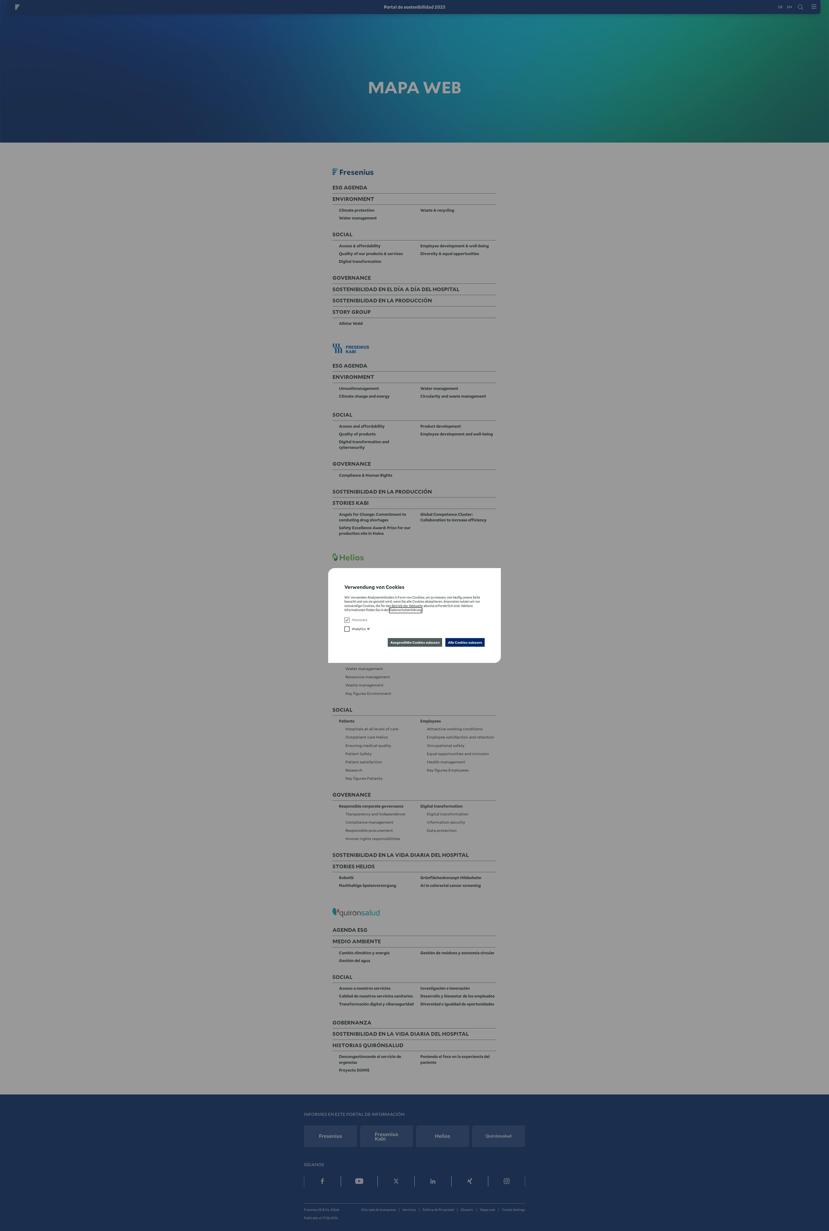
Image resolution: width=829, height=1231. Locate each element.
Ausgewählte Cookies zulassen (415, 642)
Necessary (359, 620)
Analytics (359, 629)
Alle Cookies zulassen (465, 642)
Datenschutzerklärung (405, 610)
